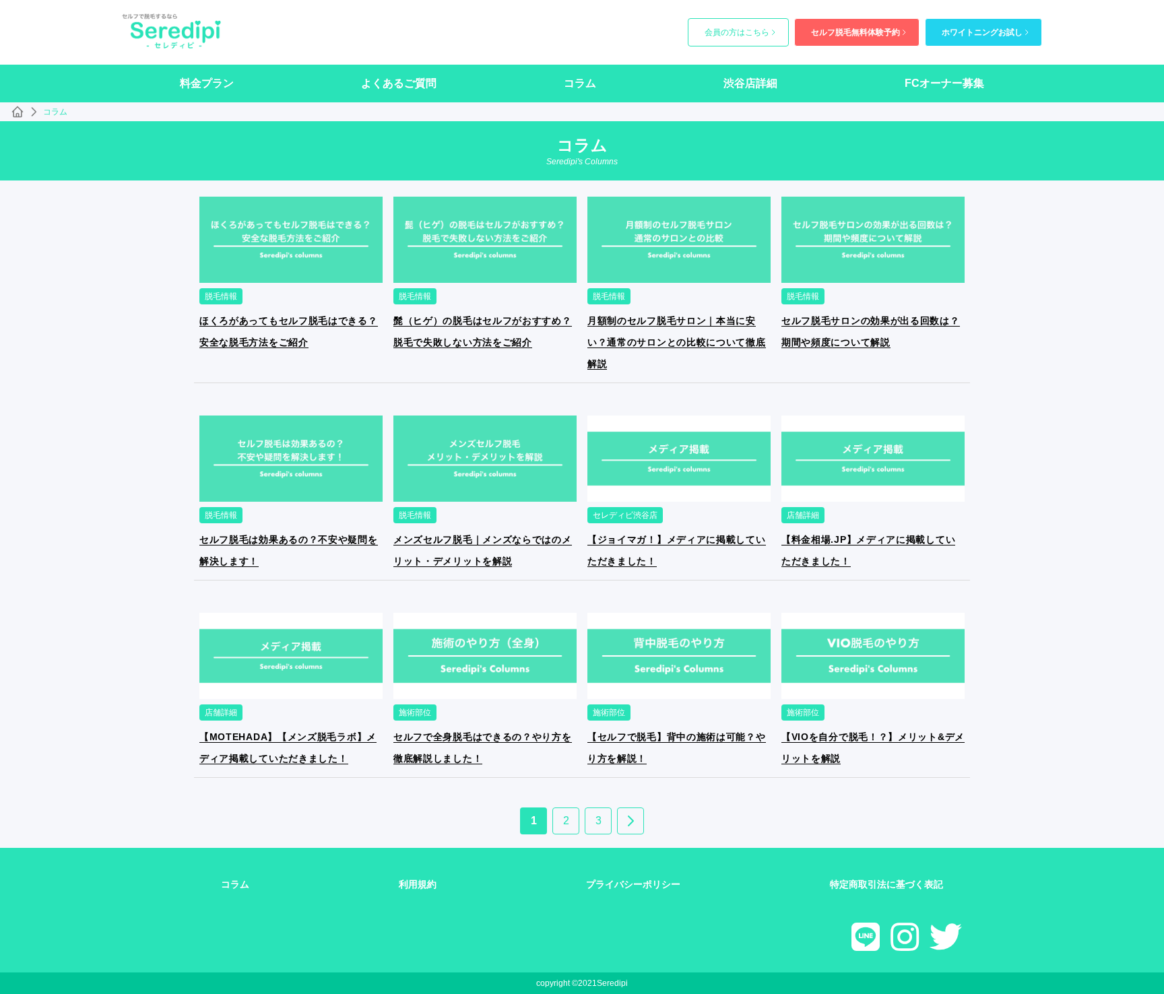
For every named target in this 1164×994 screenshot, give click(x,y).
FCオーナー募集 (944, 83)
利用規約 (418, 884)
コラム (580, 83)
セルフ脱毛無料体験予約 (855, 32)
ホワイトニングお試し (982, 32)
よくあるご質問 (399, 83)
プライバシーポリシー (633, 884)
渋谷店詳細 (750, 83)
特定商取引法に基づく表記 (886, 884)
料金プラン (207, 83)
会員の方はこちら (737, 32)
